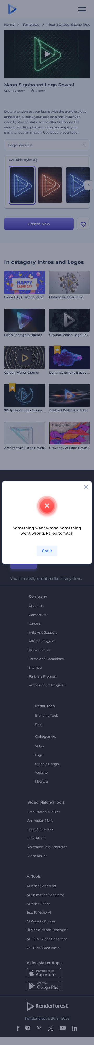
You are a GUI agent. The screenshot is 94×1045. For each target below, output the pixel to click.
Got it (47, 550)
